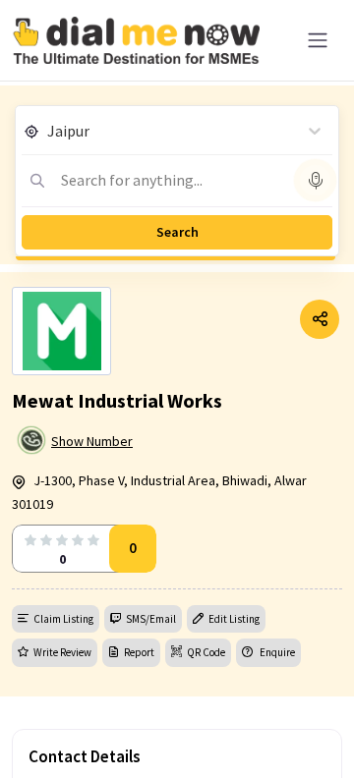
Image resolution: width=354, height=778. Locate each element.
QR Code (206, 652)
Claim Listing (63, 619)
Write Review (62, 652)
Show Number (92, 441)
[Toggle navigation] (317, 40)
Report (139, 652)
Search (177, 232)
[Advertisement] (177, 729)
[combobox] (48, 130)
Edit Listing (234, 619)
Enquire (276, 652)
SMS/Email (151, 619)
